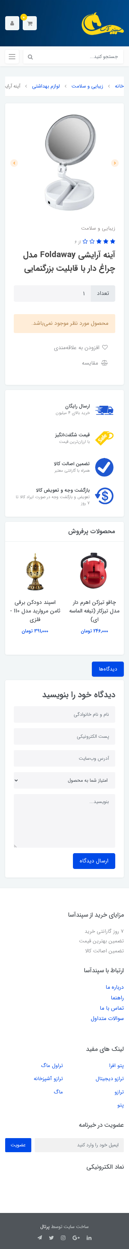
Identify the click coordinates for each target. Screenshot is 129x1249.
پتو (120, 1105)
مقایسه (91, 363)
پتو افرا (116, 1066)
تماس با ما (112, 1008)
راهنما (117, 998)
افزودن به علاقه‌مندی (77, 347)
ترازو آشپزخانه (48, 1079)
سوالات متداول (107, 1018)
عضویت (18, 1145)
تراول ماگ (52, 1066)
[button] (30, 23)
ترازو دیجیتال (110, 1079)
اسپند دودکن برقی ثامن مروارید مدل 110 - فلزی (35, 611)
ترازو (119, 1092)
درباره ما (115, 987)
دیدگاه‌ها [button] (108, 669)
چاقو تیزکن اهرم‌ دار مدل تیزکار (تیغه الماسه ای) (94, 611)
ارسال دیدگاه (94, 861)
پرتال (45, 1226)
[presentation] (115, 163)
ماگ (58, 1092)
